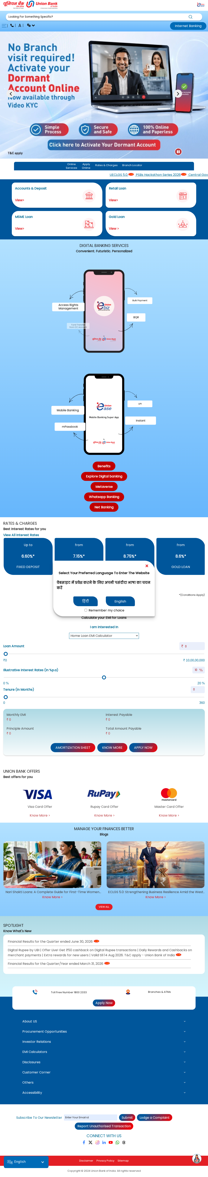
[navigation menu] (5, 26)
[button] (104, 17)
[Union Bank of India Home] (30, 7)
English (120, 601)
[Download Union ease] (201, 5)
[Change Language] (29, 26)
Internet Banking (188, 26)
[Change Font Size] (20, 26)
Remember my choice (106, 610)
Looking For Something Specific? (31, 17)
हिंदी (85, 601)
